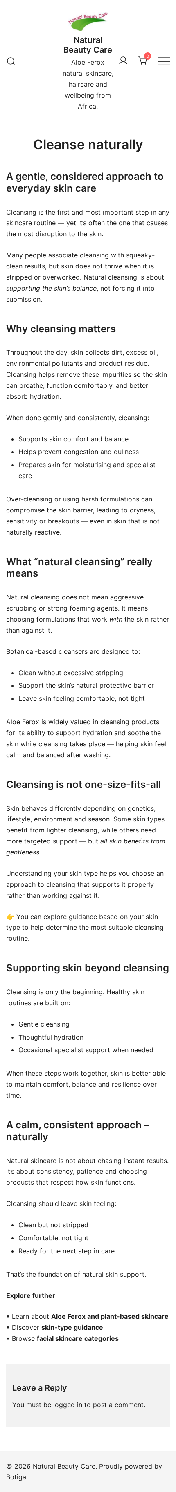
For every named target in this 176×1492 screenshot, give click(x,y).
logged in (67, 1404)
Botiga (16, 1477)
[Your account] (123, 61)
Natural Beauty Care (87, 45)
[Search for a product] (11, 61)
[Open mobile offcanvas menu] (164, 61)
